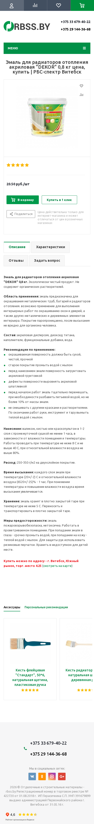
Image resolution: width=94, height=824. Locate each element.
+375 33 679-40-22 (75, 25)
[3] (18, 165)
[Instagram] (52, 776)
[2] (13, 165)
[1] (9, 165)
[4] (22, 165)
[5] (27, 165)
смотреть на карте (57, 565)
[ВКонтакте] (32, 776)
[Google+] (62, 776)
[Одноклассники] (42, 776)
